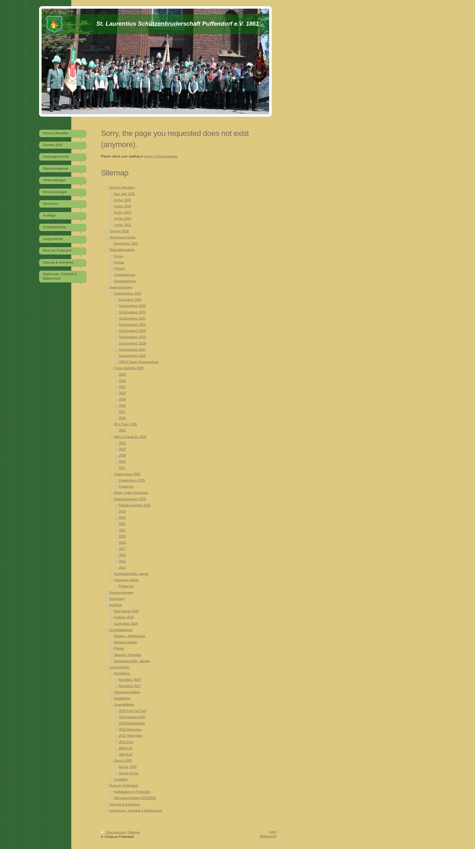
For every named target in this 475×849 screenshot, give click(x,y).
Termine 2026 (119, 231)
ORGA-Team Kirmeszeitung (139, 362)
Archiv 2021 (122, 225)
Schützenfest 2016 (132, 356)
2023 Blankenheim (132, 723)
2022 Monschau (130, 729)
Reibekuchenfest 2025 (135, 505)
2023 (122, 387)
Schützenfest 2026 (127, 293)
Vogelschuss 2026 (127, 474)
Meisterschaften (125, 642)
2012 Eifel (126, 742)
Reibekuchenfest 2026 (130, 499)
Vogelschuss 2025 (132, 480)
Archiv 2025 (122, 200)
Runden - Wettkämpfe (129, 636)
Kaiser (118, 256)
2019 (122, 399)
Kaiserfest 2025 (130, 300)
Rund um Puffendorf (123, 785)
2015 (122, 561)
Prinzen (119, 268)
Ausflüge (115, 605)
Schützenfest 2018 (132, 343)
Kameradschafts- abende (132, 661)
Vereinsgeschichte (122, 237)
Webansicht (268, 836)
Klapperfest (122, 698)
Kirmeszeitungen (121, 592)
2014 (122, 567)
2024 (122, 381)
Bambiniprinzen (125, 281)
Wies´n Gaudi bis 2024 (130, 437)
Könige (119, 262)
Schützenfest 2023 (132, 312)
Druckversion (115, 832)
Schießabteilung (120, 630)
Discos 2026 (123, 760)
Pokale (119, 648)
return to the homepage (160, 156)
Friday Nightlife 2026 (128, 368)
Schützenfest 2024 (132, 306)
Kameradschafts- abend (131, 574)
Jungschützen (119, 667)
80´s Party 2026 (125, 424)
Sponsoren (117, 599)
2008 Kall (125, 748)
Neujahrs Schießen (127, 655)
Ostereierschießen (127, 692)
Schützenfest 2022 (132, 318)
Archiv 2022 (122, 218)
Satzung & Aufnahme (124, 804)
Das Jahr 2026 (124, 194)
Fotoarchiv (126, 486)
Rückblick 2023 (130, 680)
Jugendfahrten (124, 704)
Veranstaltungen (120, 287)
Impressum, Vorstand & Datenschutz (135, 810)
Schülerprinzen (124, 275)
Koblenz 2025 (124, 617)
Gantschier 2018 (126, 624)
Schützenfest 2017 (132, 349)
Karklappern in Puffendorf (132, 792)
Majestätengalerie (122, 250)
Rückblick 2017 (130, 686)
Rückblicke (122, 673)
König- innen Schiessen (131, 493)
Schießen (121, 779)
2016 (122, 418)
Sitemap (134, 832)
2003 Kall (125, 754)
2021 (122, 530)
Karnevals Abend (126, 580)
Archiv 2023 (122, 212)
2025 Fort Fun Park (132, 711)
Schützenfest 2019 (132, 337)
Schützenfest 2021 (132, 325)
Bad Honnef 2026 (126, 611)
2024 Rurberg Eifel (132, 717)
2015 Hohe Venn (130, 736)
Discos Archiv (129, 773)
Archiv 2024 (122, 206)
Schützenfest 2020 (132, 331)
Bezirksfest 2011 (126, 243)
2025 (122, 374)
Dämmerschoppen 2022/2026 (135, 798)
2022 (122, 393)
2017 (122, 412)
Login (273, 832)
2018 (122, 406)
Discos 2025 (128, 767)
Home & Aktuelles (122, 187)
